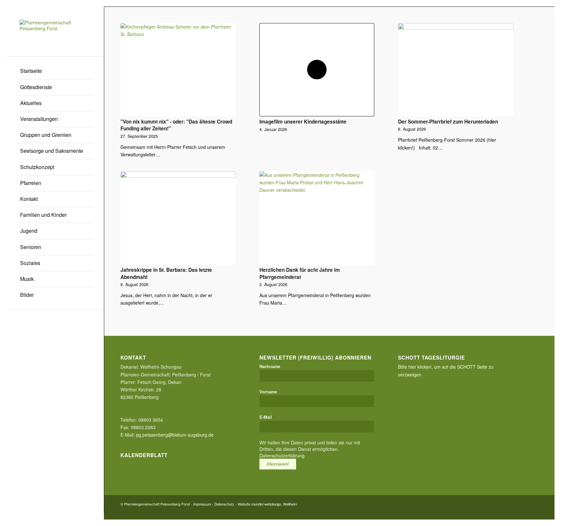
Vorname (268, 392)
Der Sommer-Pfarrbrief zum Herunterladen (448, 121)
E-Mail (267, 417)
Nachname (269, 366)
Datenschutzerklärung (282, 455)
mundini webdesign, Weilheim (274, 503)
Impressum (202, 503)
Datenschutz (224, 503)
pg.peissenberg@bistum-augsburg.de (175, 434)
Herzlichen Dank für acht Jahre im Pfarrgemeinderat (299, 273)
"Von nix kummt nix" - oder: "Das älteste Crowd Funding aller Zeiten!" (176, 125)
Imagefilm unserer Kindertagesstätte (302, 121)
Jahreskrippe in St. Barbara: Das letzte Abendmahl (166, 273)
